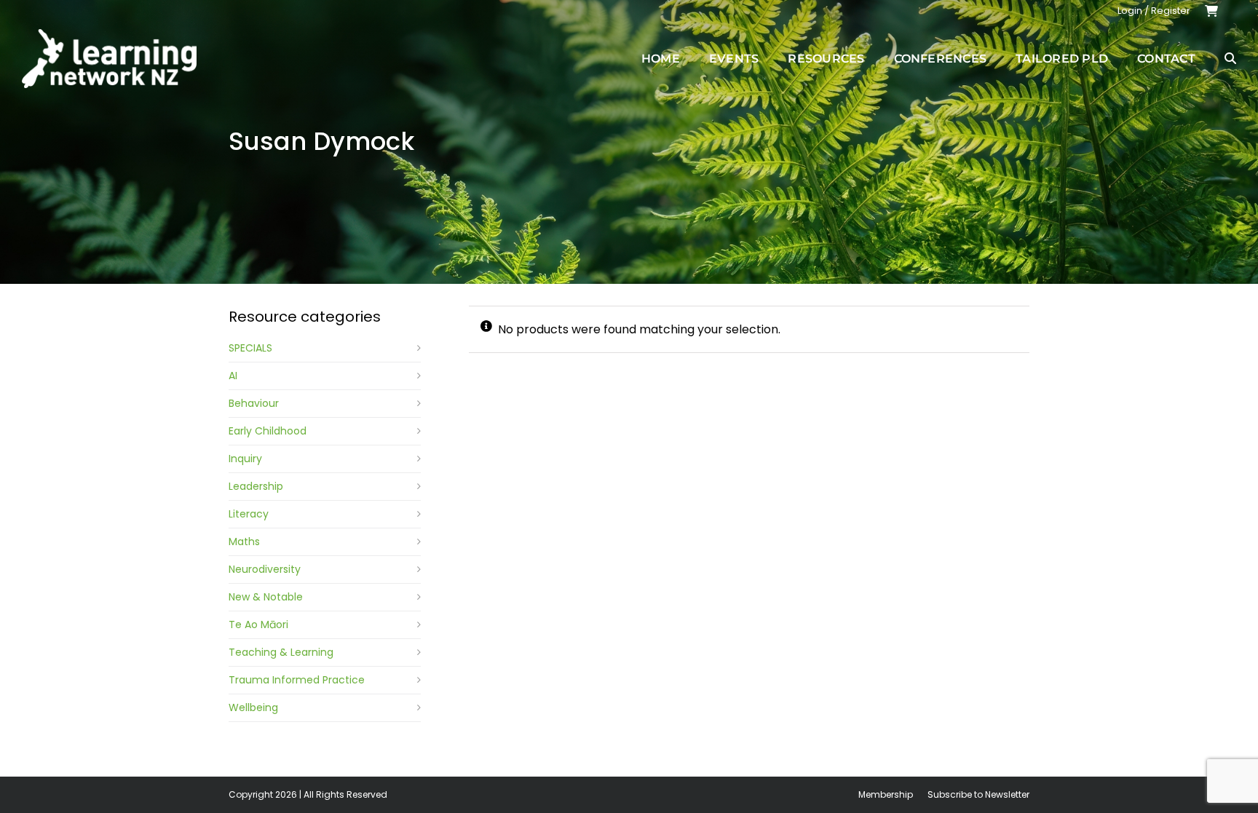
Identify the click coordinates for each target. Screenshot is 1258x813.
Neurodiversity (265, 569)
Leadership (256, 486)
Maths (244, 541)
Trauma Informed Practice (297, 680)
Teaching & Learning (281, 652)
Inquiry (245, 458)
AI (233, 375)
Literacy (249, 514)
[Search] (1230, 58)
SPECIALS (250, 348)
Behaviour (254, 403)
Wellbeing (253, 707)
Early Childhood (267, 431)
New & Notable (266, 597)
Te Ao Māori (258, 624)
